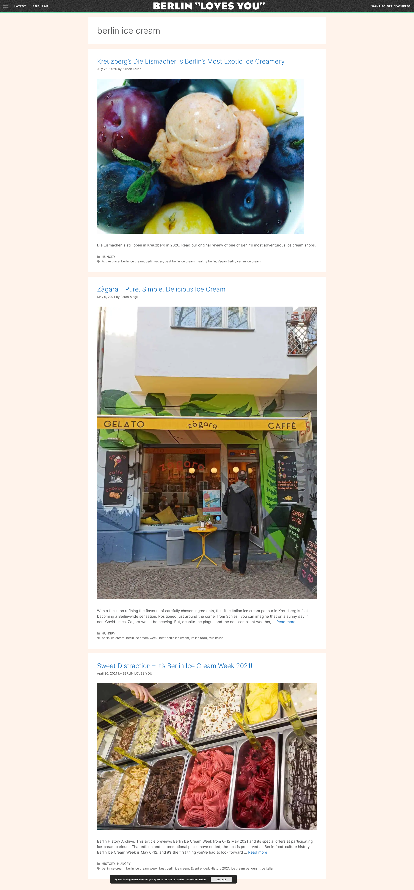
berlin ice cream (132, 261)
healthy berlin (206, 261)
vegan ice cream (249, 261)
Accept (221, 879)
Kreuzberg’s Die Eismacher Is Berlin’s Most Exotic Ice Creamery (191, 61)
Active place (110, 261)
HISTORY (108, 863)
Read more (285, 622)
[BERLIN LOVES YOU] (209, 5)
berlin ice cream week (141, 638)
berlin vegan (154, 261)
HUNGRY (108, 257)
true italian (216, 638)
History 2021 (220, 868)
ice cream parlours (244, 868)
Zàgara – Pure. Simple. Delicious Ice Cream (161, 289)
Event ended (200, 868)
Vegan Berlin (226, 261)
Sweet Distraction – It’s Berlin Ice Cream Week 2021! (174, 666)
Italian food (199, 638)
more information (196, 879)
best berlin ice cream (180, 261)
